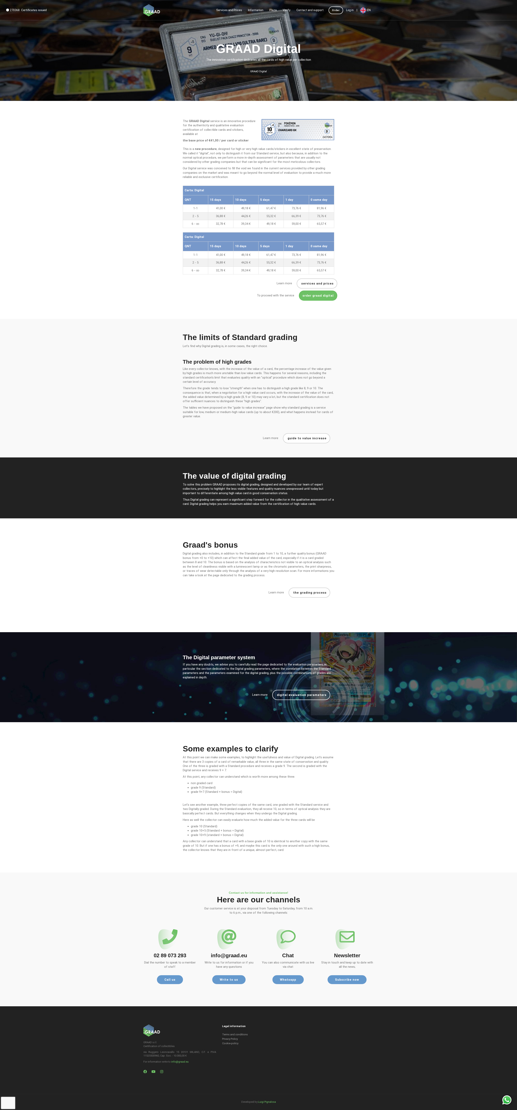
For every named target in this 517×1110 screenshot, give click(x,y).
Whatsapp (288, 979)
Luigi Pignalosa (267, 1101)
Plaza (273, 10)
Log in (350, 10)
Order (336, 10)
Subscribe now (347, 979)
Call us (169, 979)
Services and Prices (229, 10)
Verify (286, 10)
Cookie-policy (230, 1043)
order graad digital (318, 295)
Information (255, 10)
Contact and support (310, 10)
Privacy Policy (230, 1038)
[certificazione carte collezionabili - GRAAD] (151, 10)
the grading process (309, 592)
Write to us (229, 979)
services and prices (317, 283)
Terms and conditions (235, 1034)
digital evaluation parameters (301, 695)
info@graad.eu (180, 1061)
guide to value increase (307, 438)
